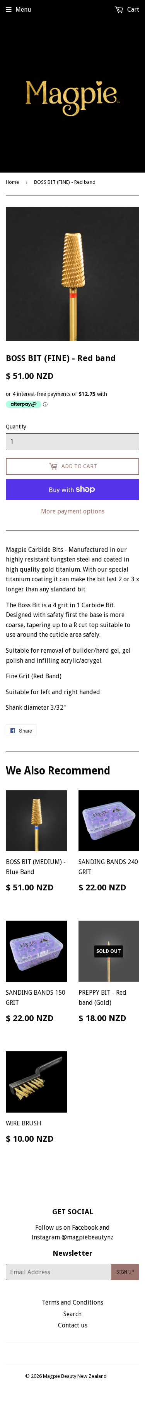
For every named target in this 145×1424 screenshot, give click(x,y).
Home (12, 182)
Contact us (72, 1325)
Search (72, 1314)
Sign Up (125, 1272)
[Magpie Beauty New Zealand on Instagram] (77, 1354)
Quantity (16, 426)
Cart (132, 9)
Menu (23, 9)
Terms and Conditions (72, 1302)
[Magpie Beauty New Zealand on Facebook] (64, 1354)
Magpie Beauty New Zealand (75, 1376)
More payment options (72, 511)
